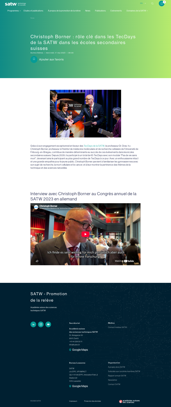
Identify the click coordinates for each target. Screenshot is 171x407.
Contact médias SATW (117, 327)
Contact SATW (114, 384)
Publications (100, 11)
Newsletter (112, 380)
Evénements (116, 11)
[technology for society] (11, 4)
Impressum (73, 401)
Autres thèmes (37, 53)
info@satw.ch (74, 345)
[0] (162, 4)
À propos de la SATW (116, 367)
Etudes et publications (33, 11)
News (87, 11)
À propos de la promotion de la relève (64, 11)
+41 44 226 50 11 (75, 341)
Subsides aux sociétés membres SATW (124, 371)
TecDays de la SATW (94, 146)
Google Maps (80, 350)
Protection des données (92, 401)
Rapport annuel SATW (117, 376)
